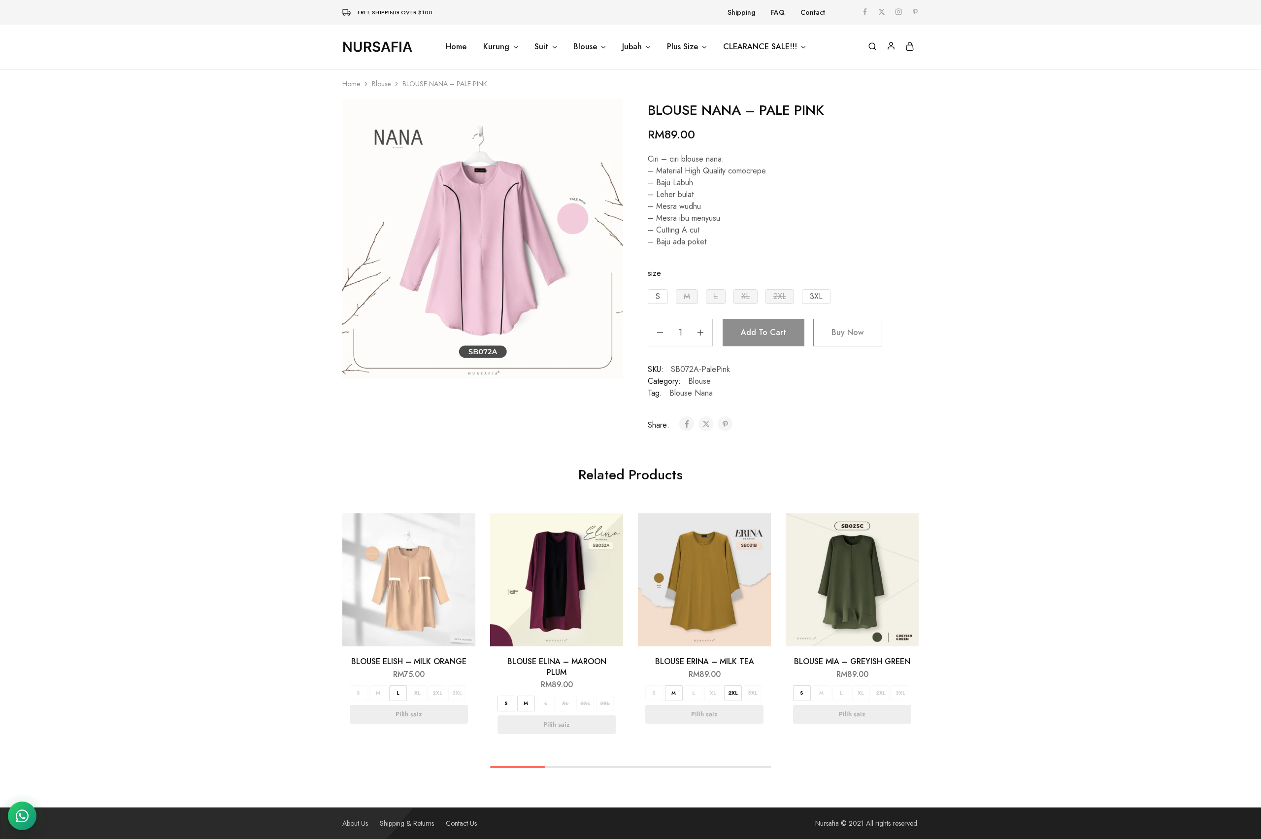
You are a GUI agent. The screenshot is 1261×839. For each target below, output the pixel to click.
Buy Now (847, 332)
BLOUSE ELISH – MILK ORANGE (408, 661)
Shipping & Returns (407, 823)
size (654, 273)
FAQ (778, 12)
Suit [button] (541, 46)
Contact (812, 12)
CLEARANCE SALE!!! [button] (760, 46)
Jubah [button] (632, 46)
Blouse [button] (585, 46)
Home (456, 46)
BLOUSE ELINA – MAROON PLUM (556, 666)
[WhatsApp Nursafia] (22, 816)
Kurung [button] (496, 46)
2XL (437, 693)
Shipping (741, 12)
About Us (355, 823)
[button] (658, 296)
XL (417, 693)
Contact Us (461, 823)
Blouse (381, 84)
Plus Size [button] (682, 46)
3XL (457, 693)
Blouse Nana (691, 393)
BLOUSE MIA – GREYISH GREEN (852, 661)
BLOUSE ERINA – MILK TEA (704, 661)
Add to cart (763, 332)
